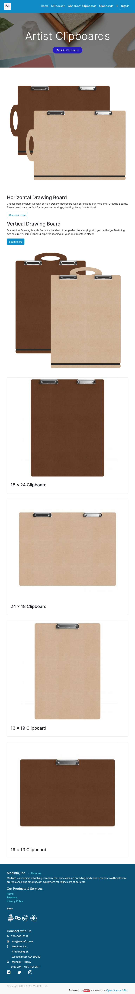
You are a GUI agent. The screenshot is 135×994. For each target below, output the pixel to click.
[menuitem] (45, 6)
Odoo (86, 990)
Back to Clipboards (68, 50)
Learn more (15, 241)
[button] (117, 6)
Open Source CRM (116, 990)
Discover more (17, 215)
